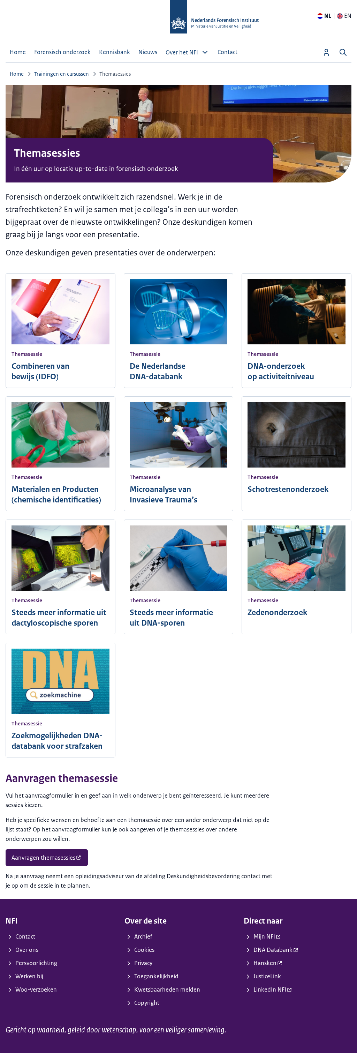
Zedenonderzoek (277, 612)
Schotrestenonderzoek (288, 489)
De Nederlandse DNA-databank (157, 371)
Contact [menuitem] (227, 52)
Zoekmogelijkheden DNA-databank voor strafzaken (57, 741)
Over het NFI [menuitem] (182, 52)
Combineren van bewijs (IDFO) (40, 371)
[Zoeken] (343, 52)
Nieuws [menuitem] (147, 52)
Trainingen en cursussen (61, 73)
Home (17, 73)
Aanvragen (43, 857)
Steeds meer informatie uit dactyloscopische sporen (59, 617)
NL (327, 16)
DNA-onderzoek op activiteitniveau (281, 371)
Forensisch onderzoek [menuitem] (62, 52)
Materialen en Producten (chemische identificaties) (56, 494)
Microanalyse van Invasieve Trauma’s (163, 494)
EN (347, 16)
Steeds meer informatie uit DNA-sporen (171, 617)
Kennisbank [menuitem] (114, 52)
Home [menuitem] (18, 52)
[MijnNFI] (326, 52)
